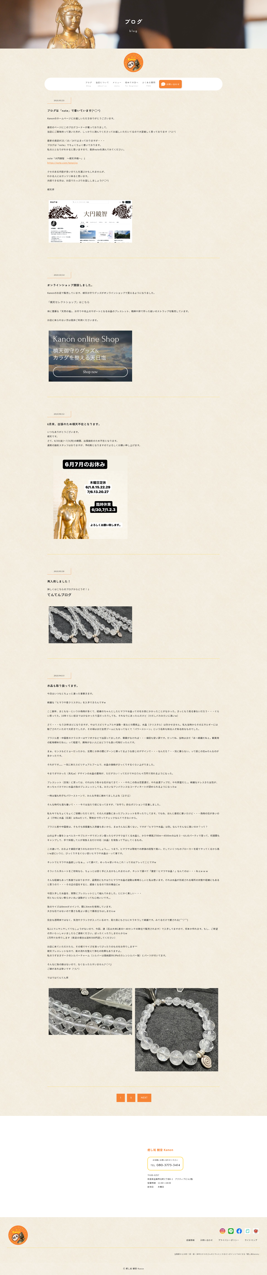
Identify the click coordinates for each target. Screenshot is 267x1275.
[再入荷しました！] (90, 641)
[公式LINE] (231, 1231)
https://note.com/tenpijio (62, 162)
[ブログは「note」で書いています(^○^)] (90, 240)
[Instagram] (222, 1231)
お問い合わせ (173, 84)
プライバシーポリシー (228, 1240)
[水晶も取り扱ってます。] (90, 1033)
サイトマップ (251, 1240)
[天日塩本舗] (256, 1231)
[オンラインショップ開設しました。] (90, 379)
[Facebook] (239, 1231)
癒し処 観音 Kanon (160, 1150)
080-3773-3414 (165, 1165)
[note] (247, 1231)
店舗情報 (190, 1240)
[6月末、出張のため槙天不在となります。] (90, 537)
